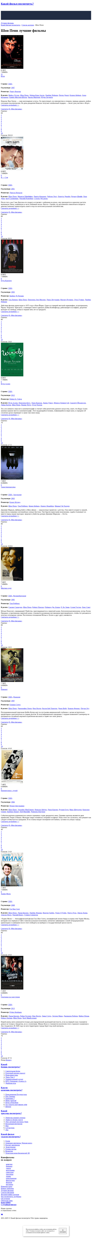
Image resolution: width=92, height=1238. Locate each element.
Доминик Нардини (38, 812)
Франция (16, 697)
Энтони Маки (57, 1016)
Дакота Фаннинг (40, 196)
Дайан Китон (6, 405)
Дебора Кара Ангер (36, 95)
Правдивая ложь (11, 1075)
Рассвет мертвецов (12, 1145)
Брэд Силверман (12, 198)
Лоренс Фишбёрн (47, 506)
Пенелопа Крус (24, 403)
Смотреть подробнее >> (10, 105)
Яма (7, 1126)
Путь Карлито (6, 281)
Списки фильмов (7, 1192)
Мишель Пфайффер (25, 196)
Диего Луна (71, 913)
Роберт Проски (38, 607)
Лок (6, 1130)
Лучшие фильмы (7, 23)
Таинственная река (8, 487)
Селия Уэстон (75, 607)
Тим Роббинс (23, 506)
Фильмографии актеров (10, 1194)
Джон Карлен (53, 810)
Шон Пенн (24, 95)
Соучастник (9, 1128)
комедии (9, 1164)
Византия (9, 1151)
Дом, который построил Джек (16, 1122)
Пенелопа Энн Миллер (37, 300)
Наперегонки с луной (9, 791)
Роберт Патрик (6, 1018)
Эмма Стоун (46, 1016)
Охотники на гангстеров (10, 997)
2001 (13, 189)
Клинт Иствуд (15, 502)
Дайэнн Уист (52, 196)
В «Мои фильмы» (15, 109)
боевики (9, 1166)
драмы (8, 1176)
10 (2, 133)
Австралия (17, 495)
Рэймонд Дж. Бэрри (52, 607)
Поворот (4, 689)
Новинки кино (6, 1186)
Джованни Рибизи (71, 1016)
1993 (13, 292)
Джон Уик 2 (10, 1077)
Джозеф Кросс (17, 915)
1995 (13, 600)
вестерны (9, 1184)
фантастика (10, 1180)
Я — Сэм (4, 177)
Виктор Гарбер (48, 913)
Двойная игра (10, 1083)
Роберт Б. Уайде (16, 399)
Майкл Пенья (84, 1016)
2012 (13, 395)
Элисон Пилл (6, 915)
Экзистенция (10, 1147)
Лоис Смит (86, 607)
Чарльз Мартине (34, 97)
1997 (13, 88)
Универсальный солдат (14, 1079)
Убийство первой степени (15, 1118)
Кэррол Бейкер (75, 95)
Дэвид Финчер (15, 91)
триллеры (9, 1174)
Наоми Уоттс (26, 405)
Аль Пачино (13, 300)
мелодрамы (10, 1170)
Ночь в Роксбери (11, 1102)
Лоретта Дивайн (64, 196)
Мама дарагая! (10, 1100)
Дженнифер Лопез (25, 708)
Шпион (8, 1107)
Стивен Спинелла (31, 915)
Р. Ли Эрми (65, 607)
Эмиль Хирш (82, 913)
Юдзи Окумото (47, 97)
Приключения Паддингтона (16, 1094)
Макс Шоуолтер (75, 810)
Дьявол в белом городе (14, 1120)
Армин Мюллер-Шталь (18, 97)
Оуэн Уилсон (37, 405)
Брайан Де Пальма (17, 296)
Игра (3, 76)
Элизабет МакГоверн (26, 810)
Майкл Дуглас (13, 95)
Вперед (8, 1060)
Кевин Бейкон (34, 506)
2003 (13, 498)
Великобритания (19, 596)
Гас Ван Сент (15, 909)
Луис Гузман (79, 300)
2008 (13, 905)
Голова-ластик (10, 1149)
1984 (13, 802)
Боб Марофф (25, 812)
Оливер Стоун (15, 705)
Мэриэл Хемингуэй (61, 403)
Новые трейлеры (7, 1188)
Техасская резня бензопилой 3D (17, 1153)
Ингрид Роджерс (66, 300)
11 (2, 74)
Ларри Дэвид (48, 403)
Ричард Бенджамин (17, 806)
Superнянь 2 (9, 1098)
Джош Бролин (23, 913)
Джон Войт (62, 708)
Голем (7, 1141)
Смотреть (4, 109)
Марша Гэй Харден (62, 506)
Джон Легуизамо (52, 300)
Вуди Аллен (5, 384)
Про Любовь (10, 1096)
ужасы (8, 1168)
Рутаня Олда (64, 810)
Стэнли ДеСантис (41, 198)
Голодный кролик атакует (15, 1073)
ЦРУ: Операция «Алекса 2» (15, 1081)
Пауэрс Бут (85, 708)
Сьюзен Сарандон (15, 607)
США (10, 84)
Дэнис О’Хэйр (60, 913)
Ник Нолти (37, 708)
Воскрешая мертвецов (13, 1124)
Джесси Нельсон (16, 193)
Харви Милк (6, 894)
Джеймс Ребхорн (51, 95)
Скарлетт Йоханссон (78, 403)
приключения (11, 1178)
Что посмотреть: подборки (11, 1197)
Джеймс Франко (35, 913)
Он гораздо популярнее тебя (16, 1105)
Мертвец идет (6, 588)
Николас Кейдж (41, 810)
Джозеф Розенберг (26, 198)
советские (10, 1172)
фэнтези (9, 1182)
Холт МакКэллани (29, 1018)
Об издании (5, 1199)
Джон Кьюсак (36, 403)
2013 (13, 1008)
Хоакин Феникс (74, 708)
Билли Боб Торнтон (49, 708)
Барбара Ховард (13, 812)
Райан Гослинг (25, 1016)
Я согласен (63, 1231)
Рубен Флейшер (16, 1012)
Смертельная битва (12, 1071)
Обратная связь (7, 1201)
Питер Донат (64, 95)
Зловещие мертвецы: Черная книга (18, 1143)
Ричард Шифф (76, 196)
